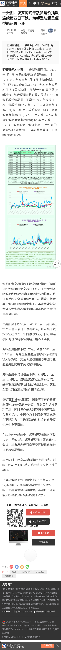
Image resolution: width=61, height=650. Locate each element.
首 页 (23, 3)
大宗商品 (17, 309)
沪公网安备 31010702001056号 (18, 622)
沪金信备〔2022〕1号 (11, 637)
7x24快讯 (34, 3)
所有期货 (9, 576)
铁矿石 (33, 299)
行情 (54, 3)
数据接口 (17, 612)
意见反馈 (28, 612)
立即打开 (47, 645)
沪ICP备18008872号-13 (44, 622)
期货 (14, 399)
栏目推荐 (6, 612)
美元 (45, 374)
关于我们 (40, 612)
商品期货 (26, 572)
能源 (14, 572)
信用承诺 (51, 612)
